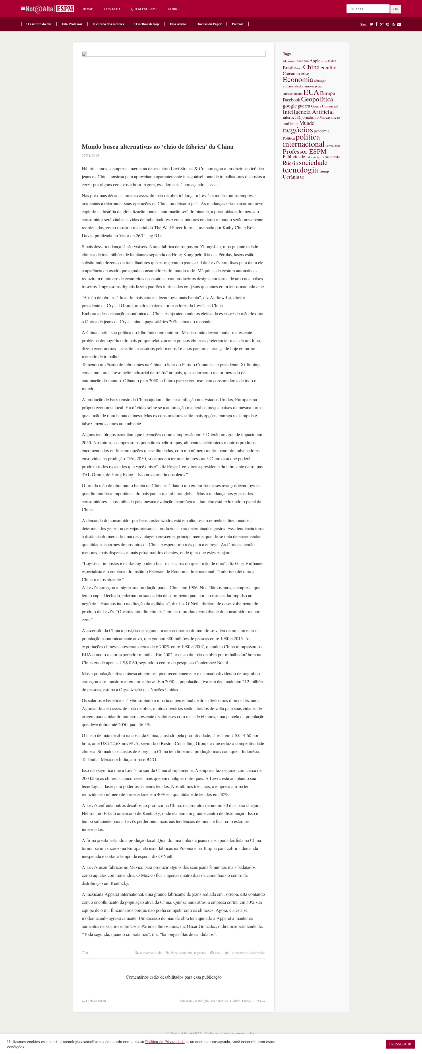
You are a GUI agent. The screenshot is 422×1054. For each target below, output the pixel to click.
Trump (324, 171)
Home (88, 8)
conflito (328, 67)
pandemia (321, 131)
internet (289, 117)
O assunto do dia (38, 23)
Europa (327, 93)
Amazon (302, 60)
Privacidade (333, 146)
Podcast (237, 23)
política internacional (304, 140)
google (290, 105)
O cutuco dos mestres (108, 23)
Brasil (288, 67)
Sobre (173, 8)
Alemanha (289, 61)
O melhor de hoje (147, 23)
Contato (112, 8)
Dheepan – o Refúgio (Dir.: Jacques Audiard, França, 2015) (220, 1000)
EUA (311, 92)
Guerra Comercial (324, 106)
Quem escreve (144, 8)
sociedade (313, 162)
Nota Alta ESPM (186, 1033)
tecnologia (300, 169)
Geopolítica (317, 98)
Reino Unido (331, 157)
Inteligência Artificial (308, 111)
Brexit (298, 68)
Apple (314, 60)
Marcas (325, 117)
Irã (299, 117)
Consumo (291, 73)
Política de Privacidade (165, 1041)
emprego (316, 86)
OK (395, 9)
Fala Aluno (178, 23)
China (174, 952)
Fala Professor (72, 23)
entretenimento (293, 93)
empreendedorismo (297, 86)
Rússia (290, 163)
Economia (185, 952)
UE (302, 177)
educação (320, 81)
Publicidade (294, 156)
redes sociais (314, 157)
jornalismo (310, 117)
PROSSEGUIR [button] (400, 1044)
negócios (200, 952)
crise (305, 73)
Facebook (291, 100)
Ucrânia (291, 176)
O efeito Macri (96, 1000)
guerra (304, 105)
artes (324, 61)
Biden (332, 61)
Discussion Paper (209, 23)
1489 (218, 952)
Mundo (306, 122)
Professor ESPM (304, 151)
